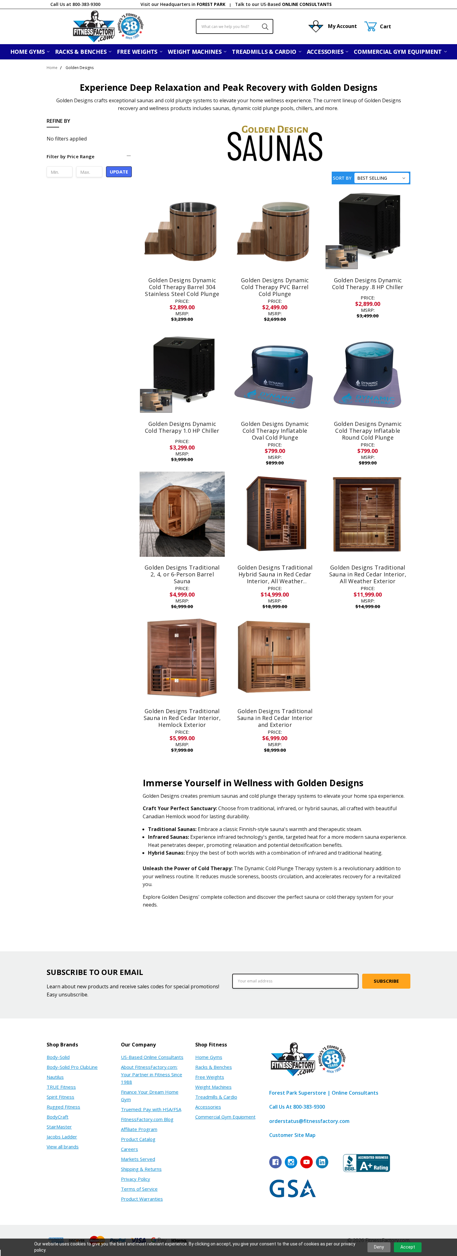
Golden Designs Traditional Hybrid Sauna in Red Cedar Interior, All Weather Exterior (275, 577)
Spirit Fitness (60, 1097)
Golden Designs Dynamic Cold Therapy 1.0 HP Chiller (182, 427)
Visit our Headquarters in (183, 4)
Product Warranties (142, 1199)
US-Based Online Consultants (152, 1057)
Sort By (342, 178)
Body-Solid (58, 1057)
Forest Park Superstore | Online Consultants (323, 1092)
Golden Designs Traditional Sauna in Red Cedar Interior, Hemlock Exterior (182, 717)
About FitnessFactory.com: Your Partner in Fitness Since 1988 (151, 1074)
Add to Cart (367, 240)
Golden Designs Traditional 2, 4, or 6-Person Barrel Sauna (182, 574)
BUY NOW (367, 255)
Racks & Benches (81, 51)
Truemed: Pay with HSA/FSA (151, 1109)
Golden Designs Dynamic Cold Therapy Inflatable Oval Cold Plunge (275, 430)
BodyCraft (57, 1117)
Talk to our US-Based (283, 4)
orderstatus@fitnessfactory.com (309, 1121)
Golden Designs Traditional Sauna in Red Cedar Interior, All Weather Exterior (367, 574)
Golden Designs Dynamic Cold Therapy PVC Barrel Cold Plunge (275, 286)
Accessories (326, 51)
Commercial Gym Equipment (398, 51)
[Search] (262, 26)
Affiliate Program (139, 1129)
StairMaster (59, 1127)
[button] (89, 159)
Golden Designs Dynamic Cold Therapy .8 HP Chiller (368, 283)
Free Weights (138, 51)
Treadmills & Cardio (265, 51)
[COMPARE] (213, 196)
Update (119, 172)
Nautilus (55, 1077)
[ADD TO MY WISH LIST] (213, 205)
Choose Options (182, 255)
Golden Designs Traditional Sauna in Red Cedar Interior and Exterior (275, 717)
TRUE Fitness (61, 1087)
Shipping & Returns (141, 1169)
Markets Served (138, 1159)
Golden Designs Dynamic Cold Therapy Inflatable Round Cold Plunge (368, 430)
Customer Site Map (292, 1135)
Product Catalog (138, 1139)
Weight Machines (195, 51)
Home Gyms (28, 51)
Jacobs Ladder (62, 1137)
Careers (129, 1149)
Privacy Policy (135, 1179)
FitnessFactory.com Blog (147, 1119)
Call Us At (297, 1106)
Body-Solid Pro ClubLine (72, 1067)
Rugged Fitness (63, 1107)
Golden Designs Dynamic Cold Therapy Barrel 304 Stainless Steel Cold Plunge (182, 286)
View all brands (63, 1146)
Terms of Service (139, 1189)
